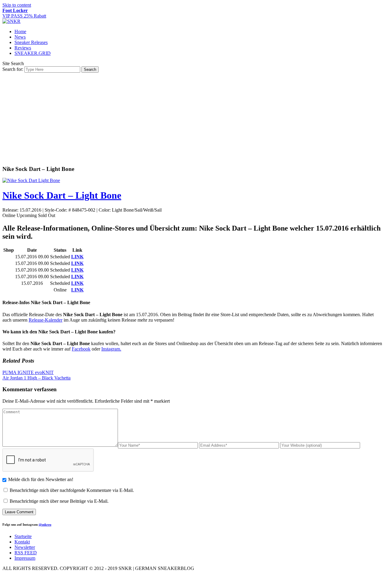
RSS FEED (25, 552)
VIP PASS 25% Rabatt (24, 13)
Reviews (22, 47)
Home (20, 31)
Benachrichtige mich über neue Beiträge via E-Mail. (59, 501)
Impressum (24, 558)
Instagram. (111, 348)
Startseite (23, 536)
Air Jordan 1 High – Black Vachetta (36, 377)
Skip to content (16, 5)
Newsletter (24, 547)
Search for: (12, 69)
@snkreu (45, 524)
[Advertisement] (193, 118)
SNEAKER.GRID (32, 53)
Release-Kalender (45, 320)
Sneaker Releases (31, 42)
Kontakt (22, 541)
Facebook (81, 348)
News (20, 36)
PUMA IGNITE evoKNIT (28, 372)
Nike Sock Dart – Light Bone (61, 195)
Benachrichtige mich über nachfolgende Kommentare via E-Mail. (72, 490)
